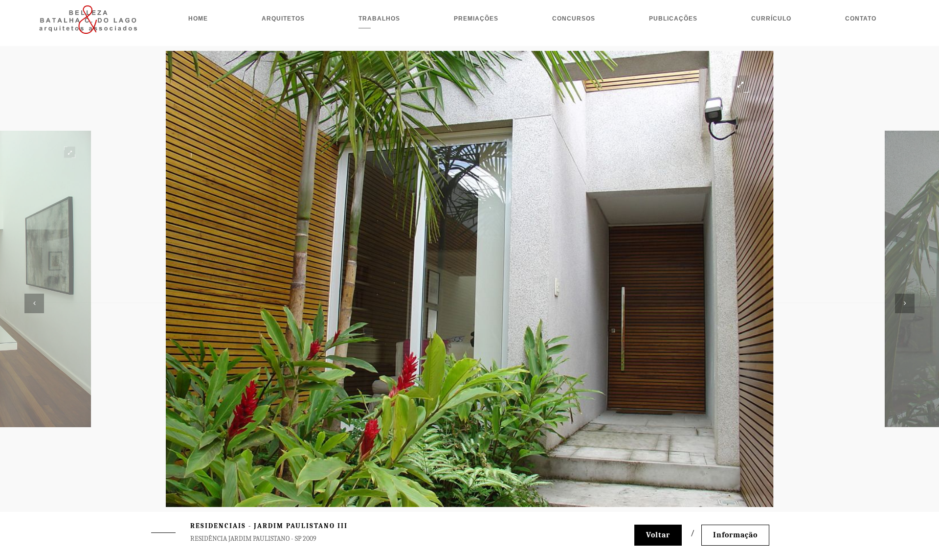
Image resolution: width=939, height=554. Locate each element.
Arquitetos (283, 18)
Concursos (573, 18)
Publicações (673, 18)
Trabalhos (379, 18)
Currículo (771, 18)
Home (198, 18)
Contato (860, 18)
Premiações (476, 18)
